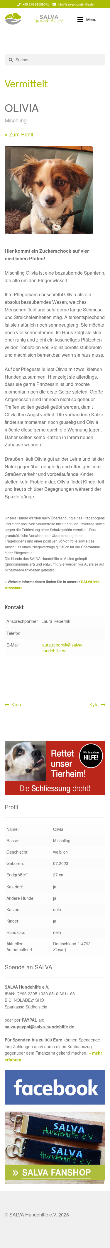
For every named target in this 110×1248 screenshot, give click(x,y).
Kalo (16, 705)
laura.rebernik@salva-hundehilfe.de (62, 648)
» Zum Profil (19, 134)
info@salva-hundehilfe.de (76, 4)
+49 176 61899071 (36, 4)
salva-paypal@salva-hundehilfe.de (39, 1026)
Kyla (97, 705)
